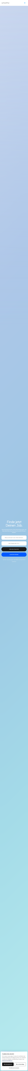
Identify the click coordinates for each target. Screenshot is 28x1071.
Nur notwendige (20, 1064)
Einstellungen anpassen (14, 1067)
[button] (24, 2)
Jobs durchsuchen (14, 549)
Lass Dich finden (14, 554)
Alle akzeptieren (8, 1064)
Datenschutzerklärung (7, 1060)
